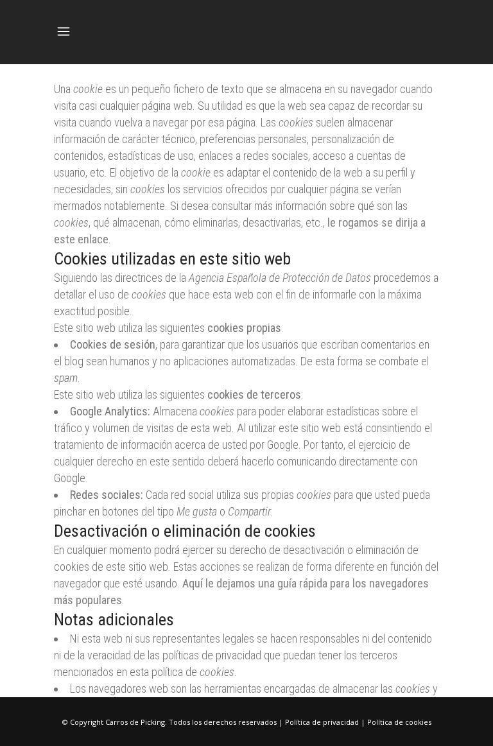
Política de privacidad (322, 722)
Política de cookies (399, 722)
